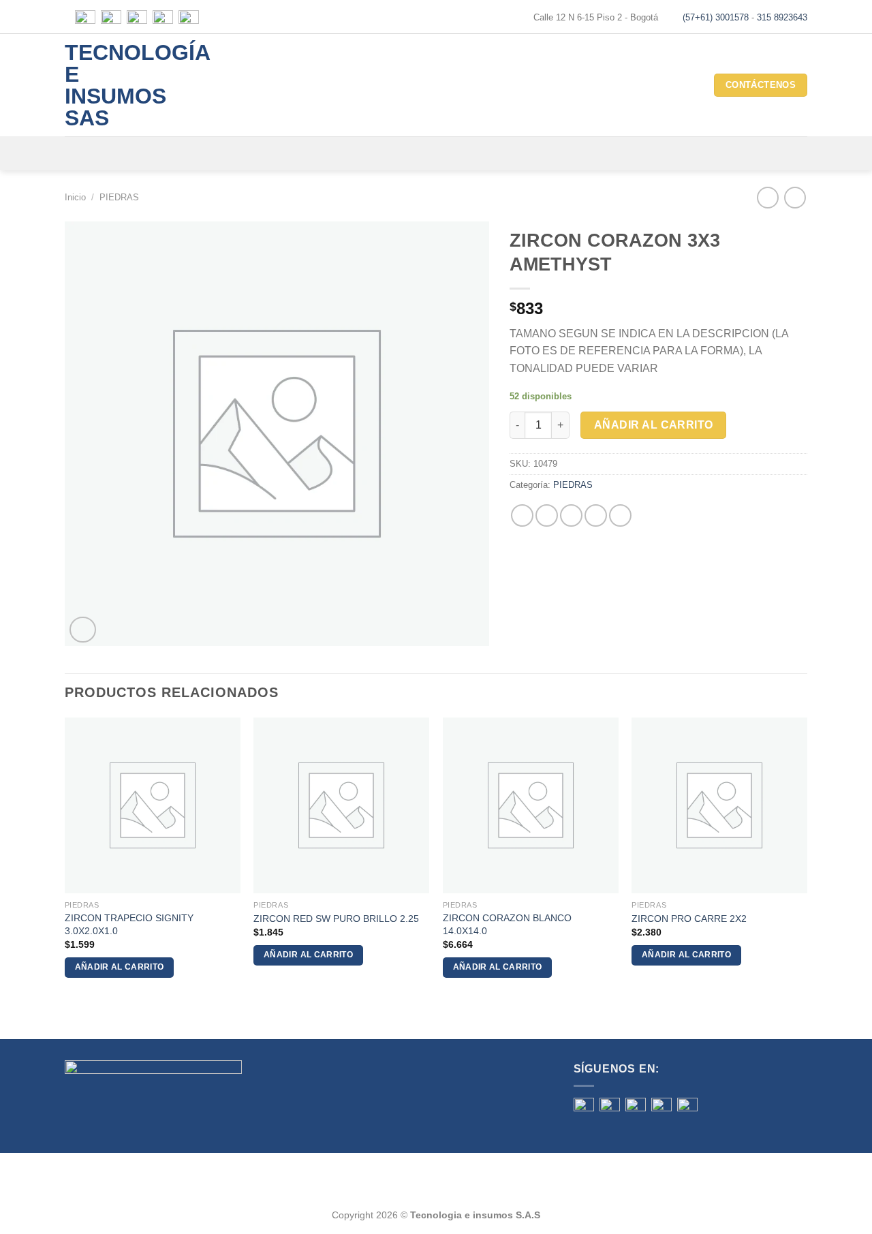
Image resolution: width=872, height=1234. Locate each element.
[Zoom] (82, 630)
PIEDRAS (119, 197)
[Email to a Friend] (571, 515)
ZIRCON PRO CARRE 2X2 (689, 918)
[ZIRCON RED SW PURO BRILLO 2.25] (341, 805)
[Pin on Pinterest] (596, 515)
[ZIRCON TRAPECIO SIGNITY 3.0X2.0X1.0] (152, 805)
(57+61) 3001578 (716, 17)
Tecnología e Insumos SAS (119, 85)
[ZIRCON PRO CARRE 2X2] (719, 805)
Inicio (75, 197)
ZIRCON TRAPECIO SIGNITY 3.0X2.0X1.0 (129, 924)
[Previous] (65, 859)
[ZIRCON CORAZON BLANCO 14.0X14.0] (531, 805)
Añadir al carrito (653, 425)
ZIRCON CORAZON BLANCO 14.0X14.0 (507, 924)
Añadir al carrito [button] (119, 967)
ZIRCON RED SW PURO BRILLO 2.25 (336, 918)
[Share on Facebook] (522, 515)
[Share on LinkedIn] (620, 515)
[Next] (806, 859)
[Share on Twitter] (546, 515)
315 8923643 (782, 17)
